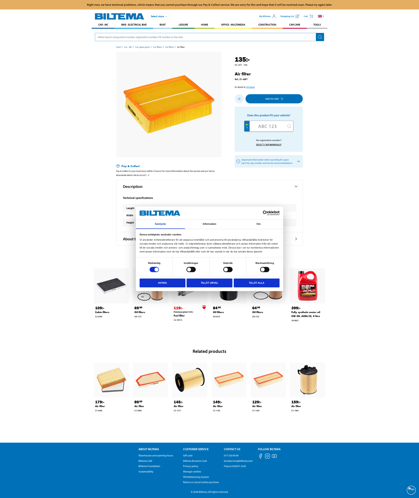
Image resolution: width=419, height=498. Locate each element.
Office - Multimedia (233, 24)
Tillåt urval (209, 282)
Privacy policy (190, 466)
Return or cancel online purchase (201, 482)
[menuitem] (103, 25)
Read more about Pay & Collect (131, 175)
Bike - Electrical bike (134, 24)
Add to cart (272, 98)
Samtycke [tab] (160, 223)
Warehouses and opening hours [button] (155, 455)
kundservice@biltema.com (238, 460)
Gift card (187, 455)
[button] (321, 16)
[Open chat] (411, 490)
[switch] (191, 269)
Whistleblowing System (196, 477)
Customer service (196, 449)
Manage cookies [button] (192, 471)
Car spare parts (142, 47)
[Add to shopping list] (239, 98)
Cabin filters (102, 312)
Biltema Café (145, 460)
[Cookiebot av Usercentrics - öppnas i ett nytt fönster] (265, 213)
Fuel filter (179, 315)
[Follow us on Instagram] (267, 456)
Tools (317, 24)
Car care (294, 24)
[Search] (320, 37)
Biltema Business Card (195, 460)
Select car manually (269, 144)
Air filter (100, 406)
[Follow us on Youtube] (274, 458)
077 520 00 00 (231, 455)
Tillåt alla (256, 282)
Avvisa (162, 282)
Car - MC (103, 24)
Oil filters (139, 312)
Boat (163, 24)
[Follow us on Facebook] (260, 456)
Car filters (157, 47)
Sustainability (145, 471)
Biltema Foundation (149, 466)
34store (250, 87)
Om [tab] (258, 223)
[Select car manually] (297, 161)
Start (118, 47)
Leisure (183, 24)
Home (204, 24)
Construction (267, 24)
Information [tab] (209, 223)
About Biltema (148, 449)
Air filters (169, 47)
